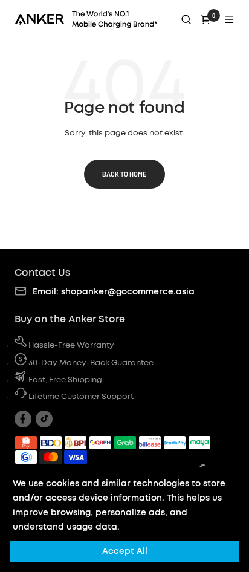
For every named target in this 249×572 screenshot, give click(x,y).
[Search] (186, 19)
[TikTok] (44, 419)
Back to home (124, 174)
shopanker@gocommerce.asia (128, 292)
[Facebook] (23, 419)
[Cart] (206, 19)
